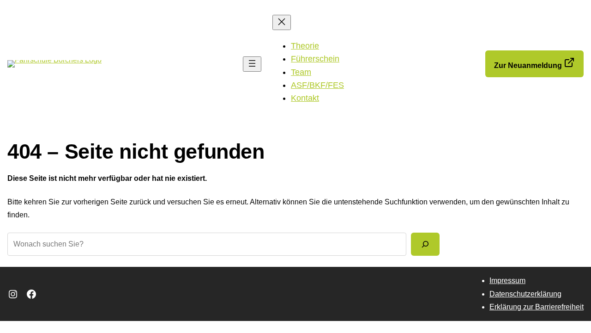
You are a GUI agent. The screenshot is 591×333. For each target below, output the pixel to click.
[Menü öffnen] (252, 64)
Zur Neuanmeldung (529, 65)
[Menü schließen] (281, 22)
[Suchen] (425, 244)
